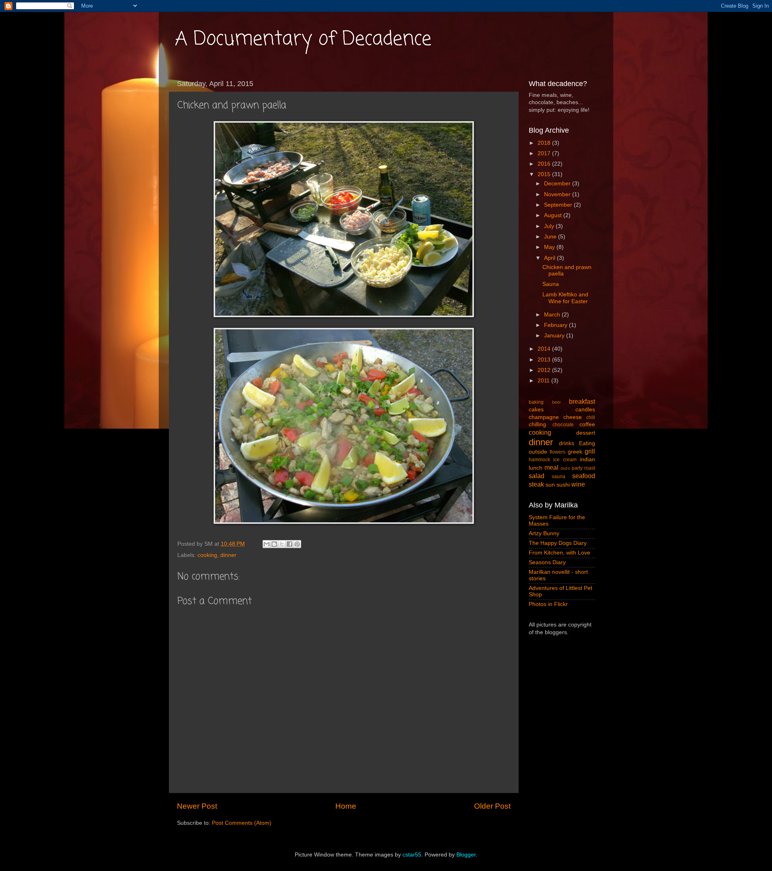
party (577, 468)
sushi (563, 485)
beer (556, 402)
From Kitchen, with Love (559, 553)
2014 (545, 349)
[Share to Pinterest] (297, 544)
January (555, 336)
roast (589, 468)
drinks (566, 443)
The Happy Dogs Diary (558, 543)
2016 (545, 164)
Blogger (466, 855)
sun (550, 485)
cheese (572, 417)
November (558, 194)
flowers (557, 452)
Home (345, 806)
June (551, 237)
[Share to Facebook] (289, 544)
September (559, 205)
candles (585, 410)
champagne (544, 417)
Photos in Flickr (548, 604)
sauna (558, 476)
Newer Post (197, 806)
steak (536, 484)
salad (536, 475)
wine (578, 484)
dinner (228, 555)
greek (575, 452)
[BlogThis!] (274, 544)
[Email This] (267, 544)
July (550, 226)
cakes (536, 410)
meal (551, 467)
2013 (545, 360)
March (553, 315)
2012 (545, 370)
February (556, 325)
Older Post (492, 806)
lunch (535, 468)
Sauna (550, 284)
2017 (545, 153)
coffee (587, 424)
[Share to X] (282, 544)
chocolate (563, 424)
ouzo (565, 468)
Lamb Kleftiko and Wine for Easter (565, 298)
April (550, 258)
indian (587, 459)
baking (536, 402)
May (550, 247)
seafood (583, 475)
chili (590, 417)
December (558, 184)
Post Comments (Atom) (241, 823)
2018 (545, 143)
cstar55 (411, 855)
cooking (207, 555)
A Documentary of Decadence (303, 39)
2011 (544, 381)
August (553, 215)
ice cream (565, 459)
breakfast (582, 401)
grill (590, 451)
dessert (585, 433)
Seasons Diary (547, 562)
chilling (537, 424)
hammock (539, 459)
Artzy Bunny (544, 533)
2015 (545, 174)
